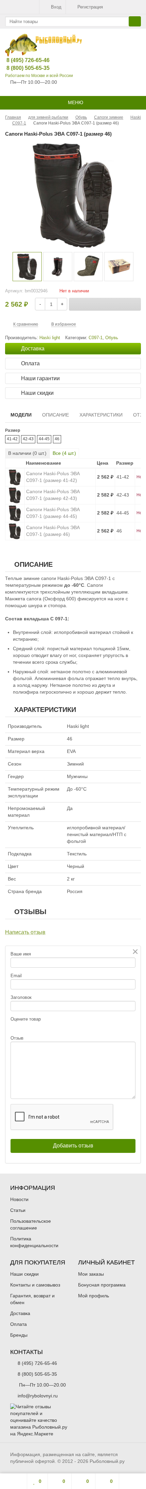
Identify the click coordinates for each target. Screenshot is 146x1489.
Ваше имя (21, 953)
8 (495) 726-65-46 (22, 60)
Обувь (111, 337)
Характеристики (101, 414)
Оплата (18, 1324)
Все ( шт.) (64, 453)
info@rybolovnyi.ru (38, 1395)
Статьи (17, 1210)
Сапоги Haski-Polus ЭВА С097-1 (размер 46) (53, 531)
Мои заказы (91, 1274)
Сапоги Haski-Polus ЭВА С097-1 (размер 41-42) (53, 477)
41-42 (12, 439)
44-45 (44, 439)
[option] (27, 266)
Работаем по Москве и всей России (39, 75)
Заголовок (21, 997)
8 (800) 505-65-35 (22, 68)
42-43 (28, 439)
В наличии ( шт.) (27, 453)
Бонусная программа (102, 1285)
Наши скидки (24, 1274)
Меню (75, 102)
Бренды (19, 1335)
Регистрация (90, 6)
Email (16, 975)
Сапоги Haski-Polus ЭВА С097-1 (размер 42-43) (53, 495)
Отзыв (17, 1038)
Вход (56, 6)
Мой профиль (93, 1295)
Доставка (20, 1313)
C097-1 (96, 337)
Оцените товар (26, 1019)
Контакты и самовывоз (35, 1285)
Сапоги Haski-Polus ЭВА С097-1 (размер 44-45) (53, 513)
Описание (55, 414)
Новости (19, 1199)
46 (57, 439)
